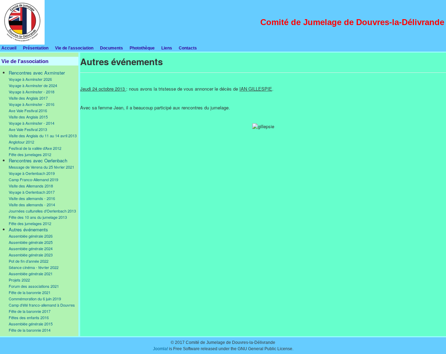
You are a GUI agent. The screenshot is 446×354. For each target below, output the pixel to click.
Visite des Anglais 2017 (28, 98)
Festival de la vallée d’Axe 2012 (35, 148)
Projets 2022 (19, 280)
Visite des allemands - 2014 (32, 204)
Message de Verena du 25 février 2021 (41, 167)
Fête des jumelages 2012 (30, 154)
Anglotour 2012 (21, 142)
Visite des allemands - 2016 (32, 198)
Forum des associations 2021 (34, 286)
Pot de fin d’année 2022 (28, 261)
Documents (111, 48)
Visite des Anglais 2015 (28, 117)
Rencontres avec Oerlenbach (38, 160)
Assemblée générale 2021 (31, 273)
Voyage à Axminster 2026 (30, 79)
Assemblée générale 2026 (31, 236)
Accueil (8, 48)
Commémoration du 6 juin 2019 (35, 298)
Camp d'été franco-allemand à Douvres (42, 305)
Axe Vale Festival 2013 (28, 129)
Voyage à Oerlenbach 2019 (32, 173)
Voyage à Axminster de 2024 (33, 85)
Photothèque (142, 48)
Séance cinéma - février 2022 (34, 267)
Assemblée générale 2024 (31, 248)
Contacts (188, 48)
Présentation (35, 48)
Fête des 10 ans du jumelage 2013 (38, 217)
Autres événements (28, 229)
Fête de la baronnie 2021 (30, 292)
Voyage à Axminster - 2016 (31, 104)
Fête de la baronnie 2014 (30, 330)
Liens (166, 48)
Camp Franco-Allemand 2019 (33, 179)
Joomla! (160, 348)
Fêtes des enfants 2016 (29, 317)
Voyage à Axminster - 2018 (31, 91)
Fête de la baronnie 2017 (30, 311)
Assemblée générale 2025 (31, 242)
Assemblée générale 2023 (31, 254)
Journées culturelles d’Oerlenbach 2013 (42, 211)
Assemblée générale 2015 (31, 323)
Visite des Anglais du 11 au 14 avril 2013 (43, 135)
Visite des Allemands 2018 (31, 185)
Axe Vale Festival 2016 (28, 110)
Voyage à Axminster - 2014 (31, 123)
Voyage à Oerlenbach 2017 (32, 192)
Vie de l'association (74, 48)
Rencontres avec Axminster (37, 72)
